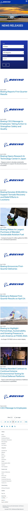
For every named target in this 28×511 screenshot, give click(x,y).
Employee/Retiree (5, 438)
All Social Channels (5, 488)
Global (2, 461)
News (2, 434)
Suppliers (3, 443)
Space (2, 454)
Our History (4, 445)
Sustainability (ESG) (5, 463)
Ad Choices (21, 505)
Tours (2, 473)
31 (21, 421)
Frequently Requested (6, 481)
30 (18, 421)
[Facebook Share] (4, 426)
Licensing (3, 477)
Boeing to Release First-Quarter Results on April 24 (12, 297)
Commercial (4, 450)
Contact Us (3, 482)
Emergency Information (6, 439)
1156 (26, 421)
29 (15, 421)
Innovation (3, 459)
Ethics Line (3, 475)
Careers (3, 464)
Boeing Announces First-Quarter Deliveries (11, 267)
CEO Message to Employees (13, 408)
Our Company (4, 466)
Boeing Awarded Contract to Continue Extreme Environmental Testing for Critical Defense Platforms (13, 372)
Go (6, 65)
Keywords (5, 55)
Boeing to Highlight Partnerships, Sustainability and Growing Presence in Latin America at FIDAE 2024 (13, 332)
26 (8, 421)
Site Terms (4, 505)
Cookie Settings (5, 507)
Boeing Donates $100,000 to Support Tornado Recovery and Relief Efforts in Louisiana (13, 196)
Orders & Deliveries (5, 472)
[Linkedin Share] (7, 426)
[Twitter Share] (10, 426)
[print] (12, 426)
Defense (3, 452)
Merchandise (4, 441)
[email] (2, 426)
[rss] (15, 426)
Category (5, 49)
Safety (2, 457)
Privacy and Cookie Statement (12, 505)
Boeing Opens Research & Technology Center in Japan (13, 157)
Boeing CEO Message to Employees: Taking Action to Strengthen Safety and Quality (13, 125)
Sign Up (3, 493)
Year (4, 43)
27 (10, 421)
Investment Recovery (6, 479)
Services (3, 456)
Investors (3, 436)
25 (5, 421)
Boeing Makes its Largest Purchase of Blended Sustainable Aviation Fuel (12, 232)
